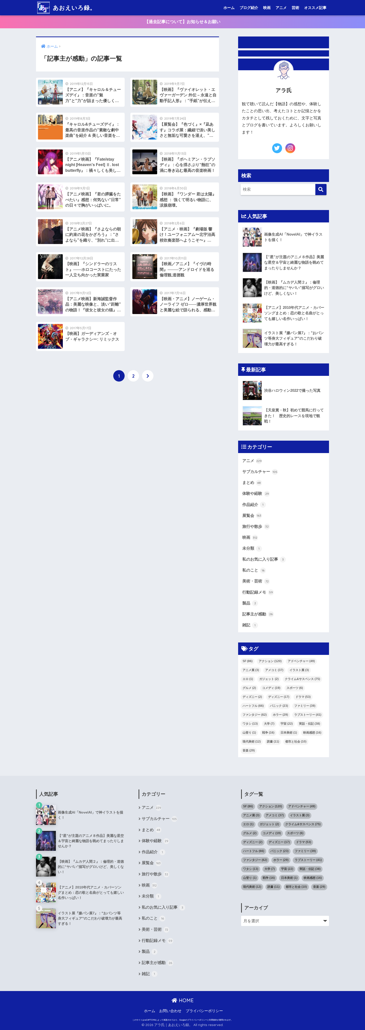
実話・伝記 (309, 723)
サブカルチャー (259, 471)
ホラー (280, 714)
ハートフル (253, 706)
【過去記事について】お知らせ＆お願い (182, 21)
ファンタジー (255, 714)
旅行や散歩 (255, 526)
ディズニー (252, 697)
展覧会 (251, 515)
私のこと (253, 570)
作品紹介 (252, 504)
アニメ (281, 7)
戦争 (268, 732)
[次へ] (147, 376)
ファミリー (304, 706)
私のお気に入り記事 (263, 559)
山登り (249, 732)
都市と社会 (295, 741)
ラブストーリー (307, 714)
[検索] (321, 189)
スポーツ (295, 688)
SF (248, 661)
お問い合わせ (170, 1011)
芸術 (295, 7)
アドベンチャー (301, 661)
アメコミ (274, 670)
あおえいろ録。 (73, 7)
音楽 (249, 750)
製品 (249, 603)
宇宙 (287, 723)
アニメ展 (251, 670)
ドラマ (303, 697)
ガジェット (269, 679)
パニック (279, 706)
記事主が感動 (257, 614)
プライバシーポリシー (204, 1011)
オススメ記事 (315, 7)
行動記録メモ (257, 592)
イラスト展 (299, 670)
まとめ (251, 482)
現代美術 (252, 741)
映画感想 (312, 732)
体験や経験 (255, 493)
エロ (248, 679)
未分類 (250, 548)
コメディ (271, 688)
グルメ (249, 688)
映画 (267, 7)
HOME (185, 1000)
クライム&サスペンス (302, 679)
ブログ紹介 (249, 7)
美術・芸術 (255, 581)
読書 (273, 741)
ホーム (229, 7)
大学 (269, 723)
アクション (270, 661)
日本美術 (289, 732)
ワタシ (250, 723)
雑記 (249, 625)
